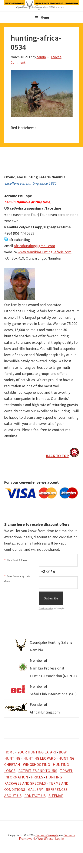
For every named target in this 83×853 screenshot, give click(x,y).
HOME (9, 752)
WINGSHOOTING (36, 764)
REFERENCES (56, 789)
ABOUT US (12, 795)
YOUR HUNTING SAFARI (36, 752)
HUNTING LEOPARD (39, 758)
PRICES (37, 777)
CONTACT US (35, 795)
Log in (59, 838)
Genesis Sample (47, 835)
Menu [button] (45, 17)
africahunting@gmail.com (34, 245)
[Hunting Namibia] (41, 8)
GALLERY (35, 789)
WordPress (45, 838)
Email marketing (46, 608)
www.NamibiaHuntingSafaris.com (45, 252)
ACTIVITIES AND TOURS (38, 770)
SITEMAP (56, 795)
